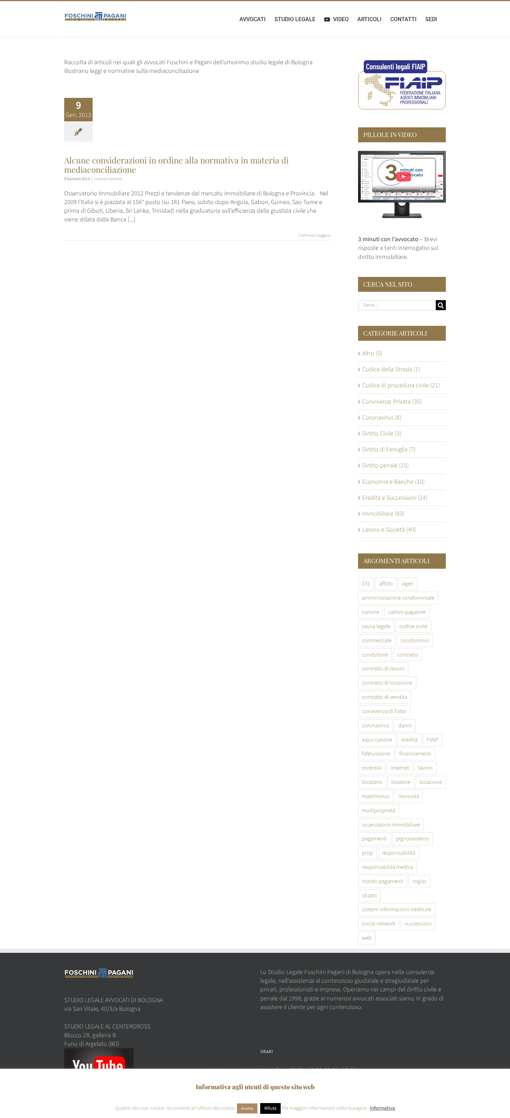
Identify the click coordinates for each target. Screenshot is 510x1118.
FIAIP (433, 740)
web (367, 938)
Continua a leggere (314, 235)
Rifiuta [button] (270, 1108)
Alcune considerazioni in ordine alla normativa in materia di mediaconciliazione (176, 164)
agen (408, 583)
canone (370, 612)
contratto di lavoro (383, 668)
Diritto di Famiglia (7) (389, 449)
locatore (400, 782)
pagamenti (374, 838)
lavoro (425, 768)
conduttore (375, 655)
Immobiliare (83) (383, 513)
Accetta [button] (247, 1108)
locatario (372, 782)
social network (379, 924)
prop (367, 853)
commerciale (377, 640)
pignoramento (412, 838)
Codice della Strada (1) (391, 369)
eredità (409, 740)
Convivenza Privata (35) (392, 401)
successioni (418, 924)
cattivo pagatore (407, 612)
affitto (386, 583)
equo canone (377, 740)
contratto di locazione (387, 683)
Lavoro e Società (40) (389, 529)
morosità (408, 796)
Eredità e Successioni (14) (394, 497)
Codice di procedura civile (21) (401, 385)
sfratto (369, 895)
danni (405, 725)
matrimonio (375, 796)
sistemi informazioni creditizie (396, 909)
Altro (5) (372, 353)
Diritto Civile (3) (381, 433)
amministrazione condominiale (398, 598)
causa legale (376, 626)
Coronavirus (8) (381, 417)
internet (400, 768)
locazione (430, 782)
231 (366, 583)
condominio (415, 640)
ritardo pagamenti (382, 881)
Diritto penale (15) (385, 465)
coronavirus (375, 725)
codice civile (413, 626)
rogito (419, 881)
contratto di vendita (384, 697)
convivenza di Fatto (384, 711)
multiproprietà (379, 810)
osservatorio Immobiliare (391, 825)
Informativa (382, 1108)
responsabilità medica (387, 867)
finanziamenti (415, 753)
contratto (407, 655)
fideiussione (376, 753)
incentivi (372, 768)
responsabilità (398, 853)
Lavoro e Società (108, 179)
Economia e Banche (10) (393, 481)
